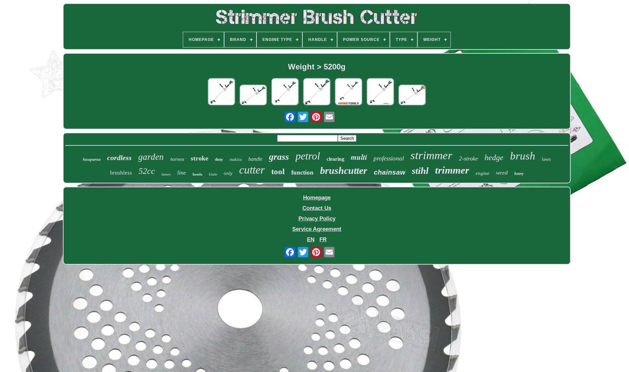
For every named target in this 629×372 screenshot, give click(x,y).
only (228, 173)
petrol (307, 156)
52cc (147, 171)
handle (255, 159)
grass (279, 157)
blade (213, 174)
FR (323, 239)
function (302, 172)
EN (310, 239)
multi (359, 157)
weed (502, 173)
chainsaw (389, 172)
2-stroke (468, 158)
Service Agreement (316, 229)
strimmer (431, 155)
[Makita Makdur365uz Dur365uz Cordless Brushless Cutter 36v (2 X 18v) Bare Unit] (253, 95)
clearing (335, 159)
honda (197, 174)
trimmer (452, 170)
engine (482, 173)
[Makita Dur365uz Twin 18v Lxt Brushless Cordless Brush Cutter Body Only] (380, 92)
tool (278, 171)
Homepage (317, 198)
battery (166, 174)
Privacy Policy (316, 218)
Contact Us (316, 208)
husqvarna (92, 159)
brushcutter (343, 170)
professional (388, 158)
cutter (252, 170)
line (181, 172)
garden (151, 157)
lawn (546, 159)
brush (522, 156)
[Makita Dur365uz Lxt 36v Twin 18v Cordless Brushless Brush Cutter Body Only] (285, 92)
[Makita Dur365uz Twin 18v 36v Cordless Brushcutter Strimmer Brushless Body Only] (317, 92)
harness (177, 159)
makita (236, 159)
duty (219, 159)
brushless (121, 173)
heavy (519, 173)
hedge (494, 157)
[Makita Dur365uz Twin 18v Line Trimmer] (349, 92)
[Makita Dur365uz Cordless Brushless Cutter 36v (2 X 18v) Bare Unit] (412, 95)
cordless (119, 158)
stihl (420, 170)
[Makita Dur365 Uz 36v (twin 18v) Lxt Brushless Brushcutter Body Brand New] (221, 92)
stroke (199, 158)
